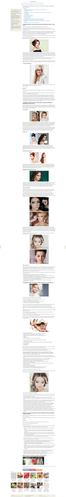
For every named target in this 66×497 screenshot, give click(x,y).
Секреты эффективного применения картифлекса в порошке (15, 24)
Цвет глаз (35, 4)
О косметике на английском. (15, 20)
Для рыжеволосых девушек (29, 15)
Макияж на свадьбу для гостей (28, 16)
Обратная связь (40, 495)
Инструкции (40, 4)
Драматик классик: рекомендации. (16, 21)
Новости (25, 4)
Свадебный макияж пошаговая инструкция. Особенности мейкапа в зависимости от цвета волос (37, 12)
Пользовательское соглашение (30, 495)
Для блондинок (27, 13)
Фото (43, 4)
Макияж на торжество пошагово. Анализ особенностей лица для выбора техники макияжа (37, 20)
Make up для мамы (27, 17)
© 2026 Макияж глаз (13, 495)
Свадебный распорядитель (28, 10)
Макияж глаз (33, 1)
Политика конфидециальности (28, 496)
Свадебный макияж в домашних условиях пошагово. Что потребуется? (34, 18)
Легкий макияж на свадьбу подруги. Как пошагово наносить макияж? (34, 19)
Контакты (26, 495)
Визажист (26, 11)
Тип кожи (26, 21)
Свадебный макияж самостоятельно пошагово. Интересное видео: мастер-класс (35, 9)
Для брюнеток (27, 14)
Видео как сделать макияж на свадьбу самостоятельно (31, 22)
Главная (22, 4)
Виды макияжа (30, 4)
